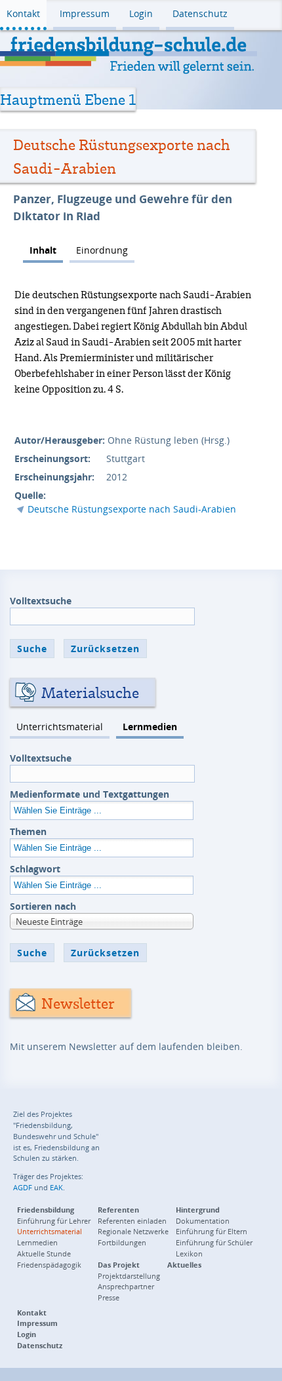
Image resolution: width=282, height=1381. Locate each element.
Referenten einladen (132, 1221)
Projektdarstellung (129, 1276)
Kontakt (23, 13)
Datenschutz (200, 13)
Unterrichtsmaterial (59, 726)
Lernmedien (150, 726)
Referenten (118, 1210)
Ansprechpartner (126, 1286)
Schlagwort (35, 869)
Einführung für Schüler (214, 1242)
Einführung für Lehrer (54, 1221)
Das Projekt (119, 1265)
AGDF (22, 1187)
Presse (108, 1297)
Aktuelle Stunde (44, 1253)
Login (141, 13)
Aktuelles (184, 1265)
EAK (56, 1187)
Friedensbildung (45, 1210)
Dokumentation (203, 1221)
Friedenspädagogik (49, 1265)
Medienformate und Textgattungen (89, 794)
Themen (28, 831)
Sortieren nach (43, 906)
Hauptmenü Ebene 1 (68, 99)
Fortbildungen (122, 1242)
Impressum (85, 13)
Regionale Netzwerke (133, 1231)
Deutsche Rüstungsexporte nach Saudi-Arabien (132, 509)
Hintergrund (198, 1210)
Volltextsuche (40, 600)
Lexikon (189, 1253)
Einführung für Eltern (211, 1231)
